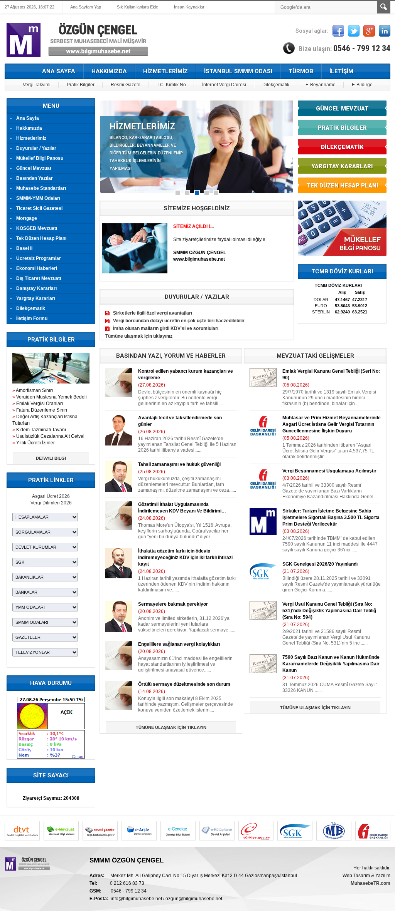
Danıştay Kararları (36, 288)
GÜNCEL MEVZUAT (342, 108)
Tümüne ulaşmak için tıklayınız (138, 336)
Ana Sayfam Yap (85, 7)
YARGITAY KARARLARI (342, 166)
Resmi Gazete (125, 84)
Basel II (24, 248)
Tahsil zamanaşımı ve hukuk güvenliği (179, 464)
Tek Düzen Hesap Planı (41, 238)
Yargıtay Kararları (35, 298)
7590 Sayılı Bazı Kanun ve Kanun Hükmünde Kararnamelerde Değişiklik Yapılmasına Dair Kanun (331, 664)
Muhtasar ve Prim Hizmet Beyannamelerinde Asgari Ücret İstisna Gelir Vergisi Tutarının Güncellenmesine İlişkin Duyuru (331, 424)
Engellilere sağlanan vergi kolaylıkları (179, 644)
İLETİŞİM (341, 71)
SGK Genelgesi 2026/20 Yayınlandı (320, 564)
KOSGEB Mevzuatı (36, 228)
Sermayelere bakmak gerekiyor (173, 604)
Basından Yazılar (34, 178)
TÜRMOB (301, 71)
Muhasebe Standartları (41, 188)
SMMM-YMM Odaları (38, 198)
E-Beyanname (321, 84)
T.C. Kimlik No (171, 84)
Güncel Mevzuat (33, 168)
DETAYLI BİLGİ (51, 458)
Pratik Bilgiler (81, 84)
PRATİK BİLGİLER (342, 127)
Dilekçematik (275, 84)
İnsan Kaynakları (190, 7)
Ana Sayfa (27, 118)
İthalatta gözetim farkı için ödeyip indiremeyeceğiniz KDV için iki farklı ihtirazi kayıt (185, 557)
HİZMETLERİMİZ (165, 71)
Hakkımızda (29, 128)
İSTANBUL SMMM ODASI (238, 71)
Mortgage (26, 218)
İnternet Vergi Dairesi (224, 84)
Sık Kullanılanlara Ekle (137, 7)
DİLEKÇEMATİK (342, 147)
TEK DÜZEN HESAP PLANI (342, 185)
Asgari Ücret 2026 (51, 496)
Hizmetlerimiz (31, 138)
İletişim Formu (31, 318)
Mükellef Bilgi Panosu (39, 158)
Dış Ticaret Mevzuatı (38, 278)
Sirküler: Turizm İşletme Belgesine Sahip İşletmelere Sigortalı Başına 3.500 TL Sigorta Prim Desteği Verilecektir (331, 517)
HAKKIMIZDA (109, 71)
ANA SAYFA (58, 71)
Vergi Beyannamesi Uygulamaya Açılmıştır (329, 471)
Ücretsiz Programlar (38, 258)
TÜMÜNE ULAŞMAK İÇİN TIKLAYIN (171, 727)
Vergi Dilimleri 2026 (51, 503)
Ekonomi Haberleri (36, 268)
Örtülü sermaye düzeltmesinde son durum (184, 684)
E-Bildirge (362, 84)
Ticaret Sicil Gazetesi (39, 208)
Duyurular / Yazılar (36, 148)
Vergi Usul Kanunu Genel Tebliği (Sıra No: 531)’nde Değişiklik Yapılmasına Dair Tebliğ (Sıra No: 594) (329, 610)
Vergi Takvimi (37, 84)
